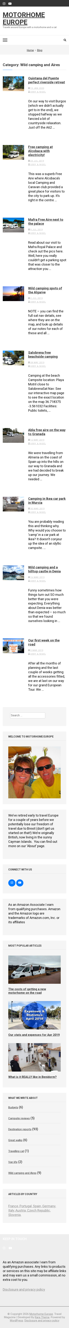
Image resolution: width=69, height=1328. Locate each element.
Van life (12, 1162)
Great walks (15, 1140)
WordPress (16, 1320)
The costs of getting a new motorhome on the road (27, 990)
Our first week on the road (44, 642)
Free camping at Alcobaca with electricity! (40, 151)
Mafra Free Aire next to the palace (45, 221)
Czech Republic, (39, 1210)
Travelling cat (16, 1151)
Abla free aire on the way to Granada (47, 432)
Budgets (13, 1107)
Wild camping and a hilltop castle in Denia (44, 569)
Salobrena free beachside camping (43, 354)
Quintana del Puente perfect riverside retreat (46, 80)
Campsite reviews (19, 1118)
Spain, (37, 1206)
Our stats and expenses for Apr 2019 (34, 1035)
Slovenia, (14, 1215)
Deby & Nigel (38, 92)
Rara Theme (42, 1317)
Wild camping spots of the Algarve (45, 290)
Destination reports (19, 1129)
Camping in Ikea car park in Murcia (47, 501)
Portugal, (26, 1206)
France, (14, 1206)
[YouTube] (10, 3)
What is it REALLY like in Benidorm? (32, 1077)
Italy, (11, 1210)
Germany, (49, 1206)
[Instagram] (4, 3)
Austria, (21, 1210)
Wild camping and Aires (22, 1173)
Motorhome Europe (24, 18)
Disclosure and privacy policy (24, 1289)
